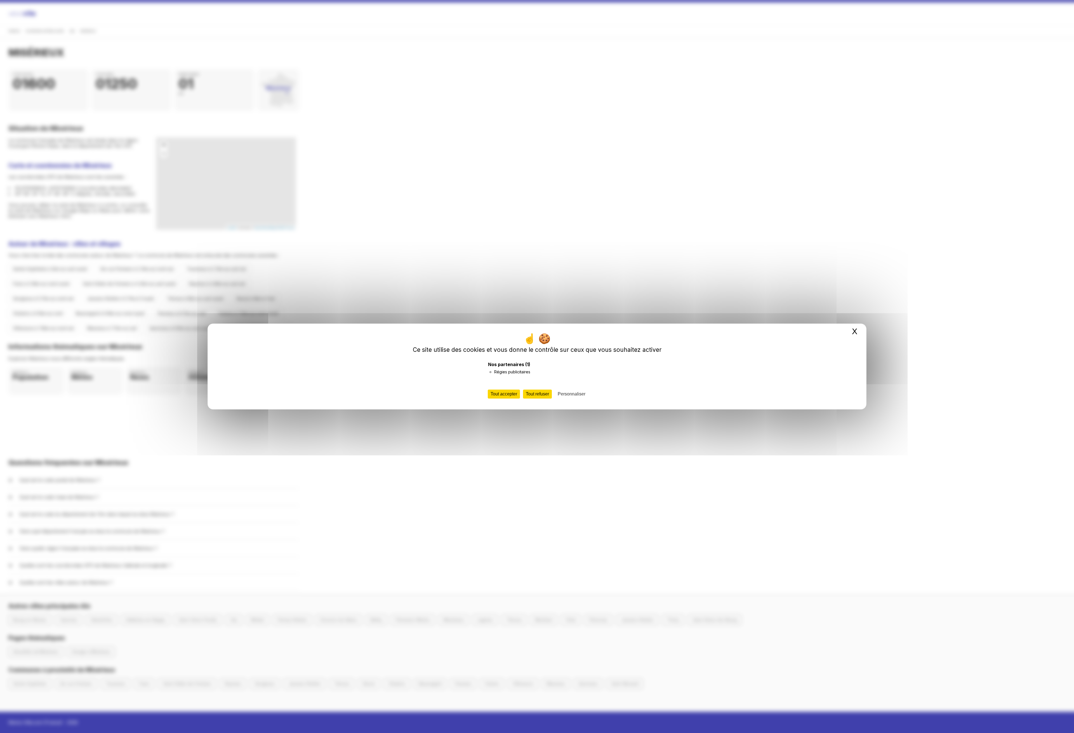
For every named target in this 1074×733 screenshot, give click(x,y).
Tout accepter (504, 394)
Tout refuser (537, 394)
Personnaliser (571, 394)
